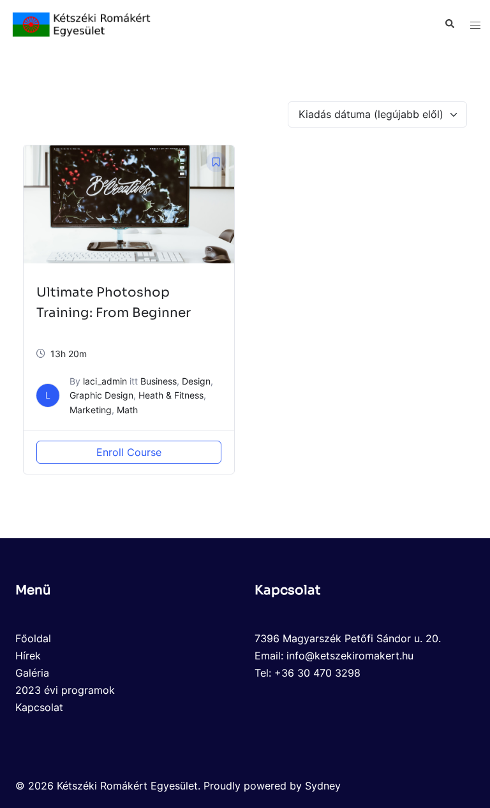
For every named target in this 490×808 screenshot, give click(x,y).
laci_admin (105, 381)
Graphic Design (101, 395)
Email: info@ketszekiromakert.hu (334, 655)
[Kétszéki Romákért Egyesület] (82, 23)
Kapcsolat (39, 707)
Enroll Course (128, 452)
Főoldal (33, 638)
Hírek (28, 655)
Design (196, 381)
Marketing (91, 409)
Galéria (32, 672)
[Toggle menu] (475, 24)
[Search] (449, 24)
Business (158, 381)
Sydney (323, 785)
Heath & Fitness (171, 395)
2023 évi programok (65, 690)
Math (127, 409)
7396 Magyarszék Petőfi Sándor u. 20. (348, 638)
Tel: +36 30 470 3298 (307, 672)
